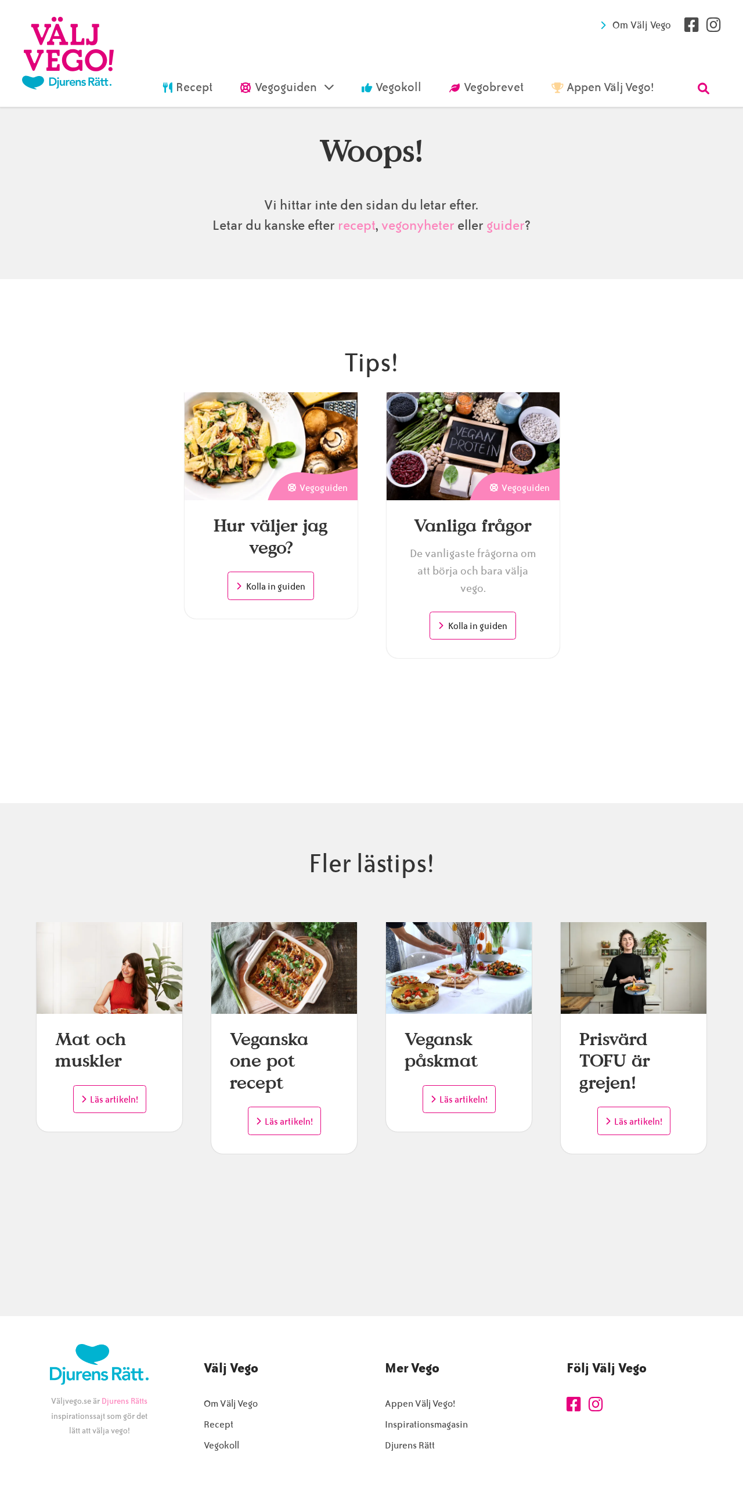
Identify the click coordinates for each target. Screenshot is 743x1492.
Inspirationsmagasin (426, 1424)
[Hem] (68, 53)
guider (505, 225)
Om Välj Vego (641, 25)
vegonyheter (418, 225)
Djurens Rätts (124, 1401)
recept (355, 225)
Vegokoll (221, 1445)
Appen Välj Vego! (420, 1403)
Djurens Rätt (410, 1445)
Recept (218, 1424)
